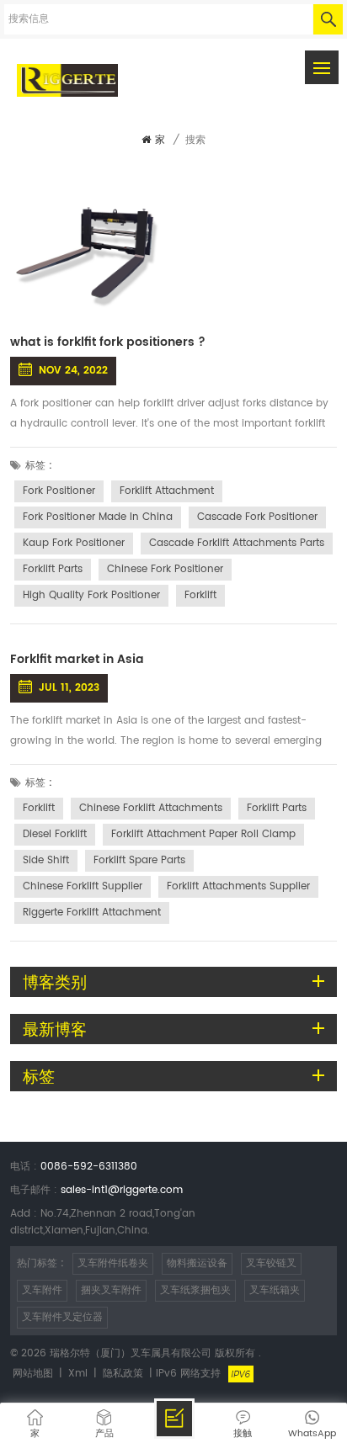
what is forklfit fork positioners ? (108, 342)
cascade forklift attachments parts (236, 543)
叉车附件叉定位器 (62, 1317)
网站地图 (33, 1374)
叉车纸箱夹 (274, 1290)
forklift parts (53, 569)
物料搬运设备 (197, 1263)
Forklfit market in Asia (77, 660)
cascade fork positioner (257, 517)
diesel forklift (55, 834)
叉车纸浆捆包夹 (195, 1290)
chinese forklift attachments (150, 808)
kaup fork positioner (74, 543)
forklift (200, 595)
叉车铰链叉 (271, 1263)
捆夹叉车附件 (111, 1290)
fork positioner (59, 491)
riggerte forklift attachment (92, 912)
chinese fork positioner (165, 569)
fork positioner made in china (98, 517)
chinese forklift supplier (82, 886)
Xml (78, 1374)
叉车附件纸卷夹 (112, 1263)
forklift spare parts (139, 860)
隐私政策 (123, 1374)
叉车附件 (42, 1290)
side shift (46, 860)
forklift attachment (167, 491)
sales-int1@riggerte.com (122, 1190)
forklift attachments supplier (238, 886)
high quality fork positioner (91, 595)
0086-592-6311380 (88, 1167)
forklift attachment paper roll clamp (203, 834)
